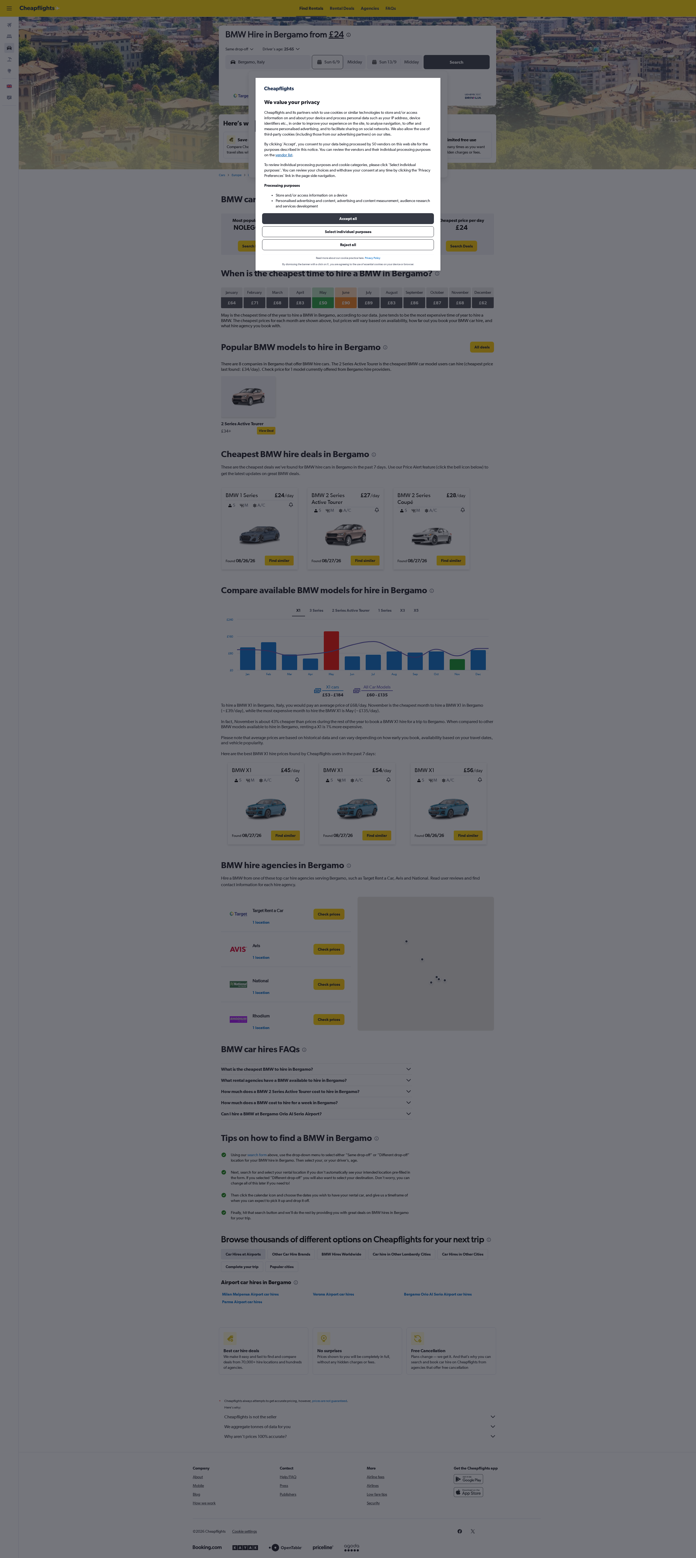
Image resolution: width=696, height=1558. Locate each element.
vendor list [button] (283, 155)
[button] (348, 218)
